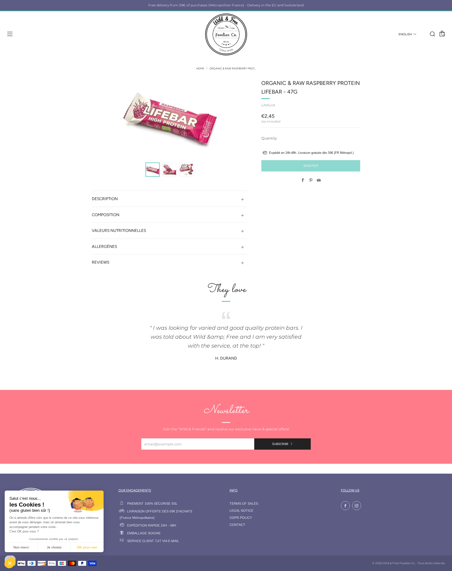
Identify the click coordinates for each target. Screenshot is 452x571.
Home (200, 68)
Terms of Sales (244, 503)
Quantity (269, 138)
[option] (169, 118)
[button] (152, 170)
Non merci (21, 547)
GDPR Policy (241, 517)
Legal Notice (241, 510)
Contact (237, 525)
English (405, 34)
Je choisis (54, 547)
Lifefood (268, 105)
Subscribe (280, 444)
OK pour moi (87, 547)
